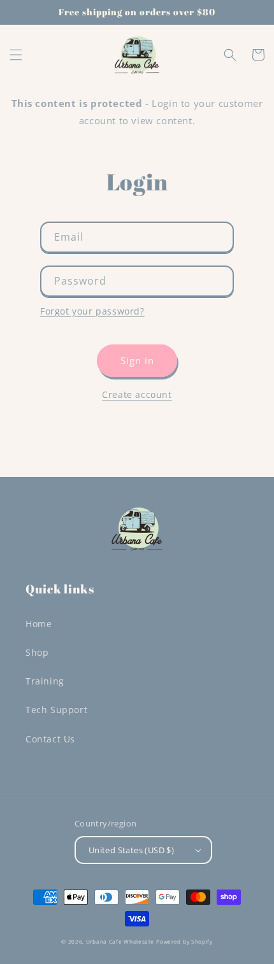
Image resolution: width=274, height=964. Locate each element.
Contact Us (50, 739)
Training (44, 681)
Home (38, 624)
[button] (16, 55)
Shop (36, 652)
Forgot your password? (92, 311)
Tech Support (56, 710)
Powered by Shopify (184, 941)
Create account (136, 394)
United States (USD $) (131, 850)
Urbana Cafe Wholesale (120, 941)
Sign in (137, 360)
